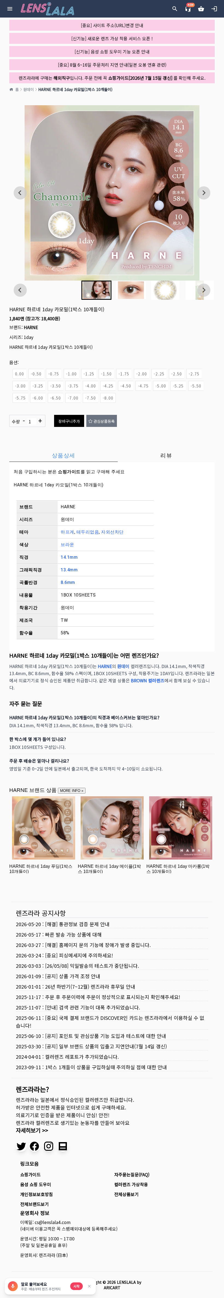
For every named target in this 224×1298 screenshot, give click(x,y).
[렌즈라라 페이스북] (34, 1146)
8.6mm (68, 582)
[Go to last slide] (20, 192)
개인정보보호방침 (36, 1194)
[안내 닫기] (89, 1286)
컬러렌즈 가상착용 (131, 1184)
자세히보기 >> (32, 1130)
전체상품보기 (126, 1194)
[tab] (63, 455)
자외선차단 (112, 532)
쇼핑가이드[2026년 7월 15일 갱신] (140, 78)
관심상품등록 (104, 421)
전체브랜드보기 (34, 1204)
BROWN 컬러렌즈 (147, 680)
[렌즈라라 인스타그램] (48, 1146)
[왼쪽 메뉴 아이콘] (9, 8)
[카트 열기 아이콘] (201, 8)
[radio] (19, 374)
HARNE (31, 327)
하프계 (67, 532)
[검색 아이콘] (174, 8)
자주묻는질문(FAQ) (131, 1174)
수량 (27, 420)
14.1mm (69, 557)
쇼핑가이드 (69, 471)
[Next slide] (203, 192)
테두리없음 (87, 532)
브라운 (67, 544)
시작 (76, 1286)
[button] (96, 290)
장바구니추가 (69, 421)
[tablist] (112, 455)
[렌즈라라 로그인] (214, 8)
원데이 (28, 89)
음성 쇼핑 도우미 (35, 1184)
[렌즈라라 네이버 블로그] (62, 1146)
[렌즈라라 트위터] (21, 1146)
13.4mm (69, 569)
